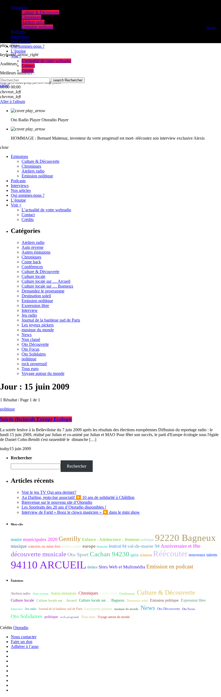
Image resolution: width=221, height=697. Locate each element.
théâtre (92, 567)
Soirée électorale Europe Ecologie (36, 419)
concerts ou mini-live (44, 546)
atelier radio (71, 546)
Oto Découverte (35, 344)
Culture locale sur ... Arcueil (56, 600)
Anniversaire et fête (180, 546)
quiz (134, 554)
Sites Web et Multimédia (122, 567)
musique (19, 546)
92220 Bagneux (185, 538)
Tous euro (30, 368)
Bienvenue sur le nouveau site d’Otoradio (57, 502)
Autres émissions (36, 252)
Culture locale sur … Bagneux (47, 286)
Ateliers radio (33, 242)
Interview (30, 310)
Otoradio (20, 627)
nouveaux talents (203, 555)
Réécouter (170, 553)
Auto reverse (32, 247)
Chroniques (31, 257)
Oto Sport (78, 554)
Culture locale (33, 276)
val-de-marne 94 (143, 546)
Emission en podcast (169, 566)
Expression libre (35, 305)
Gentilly (69, 538)
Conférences (32, 266)
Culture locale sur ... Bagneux (102, 600)
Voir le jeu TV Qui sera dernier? (49, 492)
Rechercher (67, 80)
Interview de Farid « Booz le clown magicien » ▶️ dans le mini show (81, 512)
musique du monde (38, 329)
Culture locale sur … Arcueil (46, 281)
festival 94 (117, 546)
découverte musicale (38, 554)
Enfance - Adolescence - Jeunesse (110, 539)
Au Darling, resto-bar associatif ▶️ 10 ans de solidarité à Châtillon (78, 497)
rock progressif (34, 363)
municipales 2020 (40, 539)
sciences (146, 555)
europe (89, 546)
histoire (102, 546)
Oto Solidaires (34, 354)
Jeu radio (29, 315)
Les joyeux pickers (38, 325)
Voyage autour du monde (43, 373)
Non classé (31, 339)
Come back (31, 262)
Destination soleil (36, 296)
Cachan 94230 (109, 554)
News (27, 334)
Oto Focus (30, 349)
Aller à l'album (12, 101)
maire (16, 539)
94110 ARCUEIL (48, 565)
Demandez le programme (43, 291)
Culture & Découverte (40, 271)
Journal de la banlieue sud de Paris (51, 320)
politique (29, 359)
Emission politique (37, 300)
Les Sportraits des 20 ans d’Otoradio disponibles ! (64, 507)
